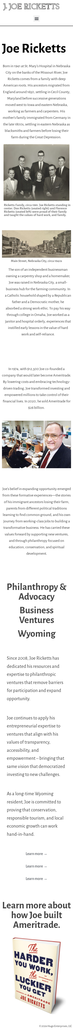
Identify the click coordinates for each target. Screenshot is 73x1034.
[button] (36, 18)
